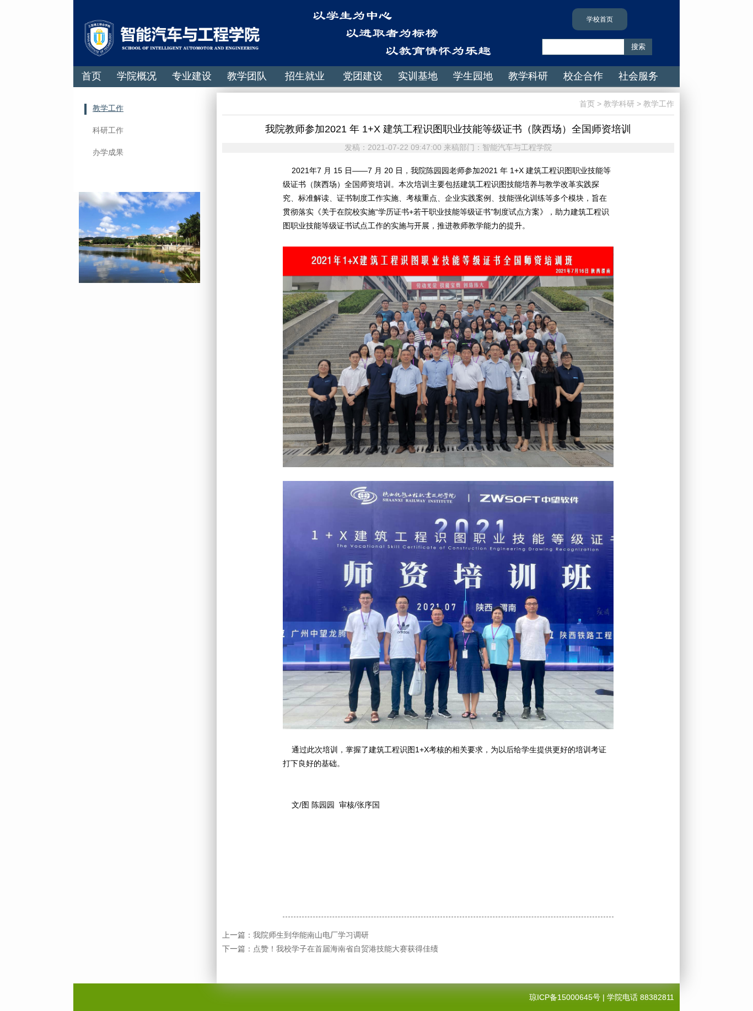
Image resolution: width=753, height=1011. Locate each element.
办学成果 (108, 152)
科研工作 (108, 130)
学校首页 (600, 19)
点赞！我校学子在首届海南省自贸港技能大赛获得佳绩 (345, 948)
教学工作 (108, 108)
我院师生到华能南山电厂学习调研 (311, 934)
